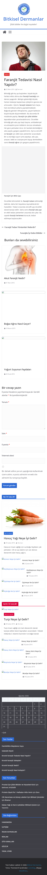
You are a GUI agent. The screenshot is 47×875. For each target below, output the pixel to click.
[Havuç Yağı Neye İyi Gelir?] (23, 515)
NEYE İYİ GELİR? (9, 614)
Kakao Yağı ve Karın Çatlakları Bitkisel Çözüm (19, 805)
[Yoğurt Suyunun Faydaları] (23, 338)
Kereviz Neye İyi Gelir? (30, 560)
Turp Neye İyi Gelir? (16, 619)
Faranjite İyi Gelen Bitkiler (31, 233)
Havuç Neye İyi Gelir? (29, 641)
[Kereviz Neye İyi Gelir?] (11, 562)
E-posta (6, 444)
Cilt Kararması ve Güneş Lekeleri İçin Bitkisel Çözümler (23, 797)
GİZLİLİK (5, 846)
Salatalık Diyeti (7, 751)
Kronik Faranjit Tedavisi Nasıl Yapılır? (16, 756)
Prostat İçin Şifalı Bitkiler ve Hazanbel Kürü (18, 785)
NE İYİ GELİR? (8, 533)
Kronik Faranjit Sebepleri (11, 760)
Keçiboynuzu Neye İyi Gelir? (35, 571)
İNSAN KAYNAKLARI (9, 832)
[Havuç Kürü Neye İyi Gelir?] (13, 654)
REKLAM (5, 837)
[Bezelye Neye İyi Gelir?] (11, 675)
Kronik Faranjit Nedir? (10, 765)
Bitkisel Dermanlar (23, 19)
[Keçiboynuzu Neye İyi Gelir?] (13, 573)
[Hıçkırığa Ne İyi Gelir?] (11, 594)
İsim (4, 433)
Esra (37, 792)
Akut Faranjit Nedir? (14, 278)
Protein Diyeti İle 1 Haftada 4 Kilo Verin (17, 792)
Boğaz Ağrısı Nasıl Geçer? (17, 323)
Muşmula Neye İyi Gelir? (33, 663)
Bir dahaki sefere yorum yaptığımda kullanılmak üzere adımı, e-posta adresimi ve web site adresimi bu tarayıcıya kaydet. (22, 474)
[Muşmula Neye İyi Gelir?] (12, 665)
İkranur (8, 800)
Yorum (5, 402)
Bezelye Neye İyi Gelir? (31, 673)
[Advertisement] (23, 169)
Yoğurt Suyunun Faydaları (17, 369)
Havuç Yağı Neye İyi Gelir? (20, 538)
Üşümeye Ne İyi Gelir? (30, 582)
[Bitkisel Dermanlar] (4, 32)
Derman (19, 89)
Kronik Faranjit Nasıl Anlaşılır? (13, 770)
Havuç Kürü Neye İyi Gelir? (33, 652)
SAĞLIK (7, 74)
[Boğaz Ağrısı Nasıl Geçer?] (23, 292)
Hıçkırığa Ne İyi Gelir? (30, 592)
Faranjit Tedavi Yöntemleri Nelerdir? (20, 227)
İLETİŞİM (5, 827)
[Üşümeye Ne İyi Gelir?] (11, 584)
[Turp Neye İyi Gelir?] (23, 609)
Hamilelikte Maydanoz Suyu (13, 746)
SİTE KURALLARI (8, 841)
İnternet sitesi (8, 455)
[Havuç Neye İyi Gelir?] (11, 643)
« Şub (4, 732)
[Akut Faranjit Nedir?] (23, 247)
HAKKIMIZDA (7, 822)
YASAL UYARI (7, 851)
